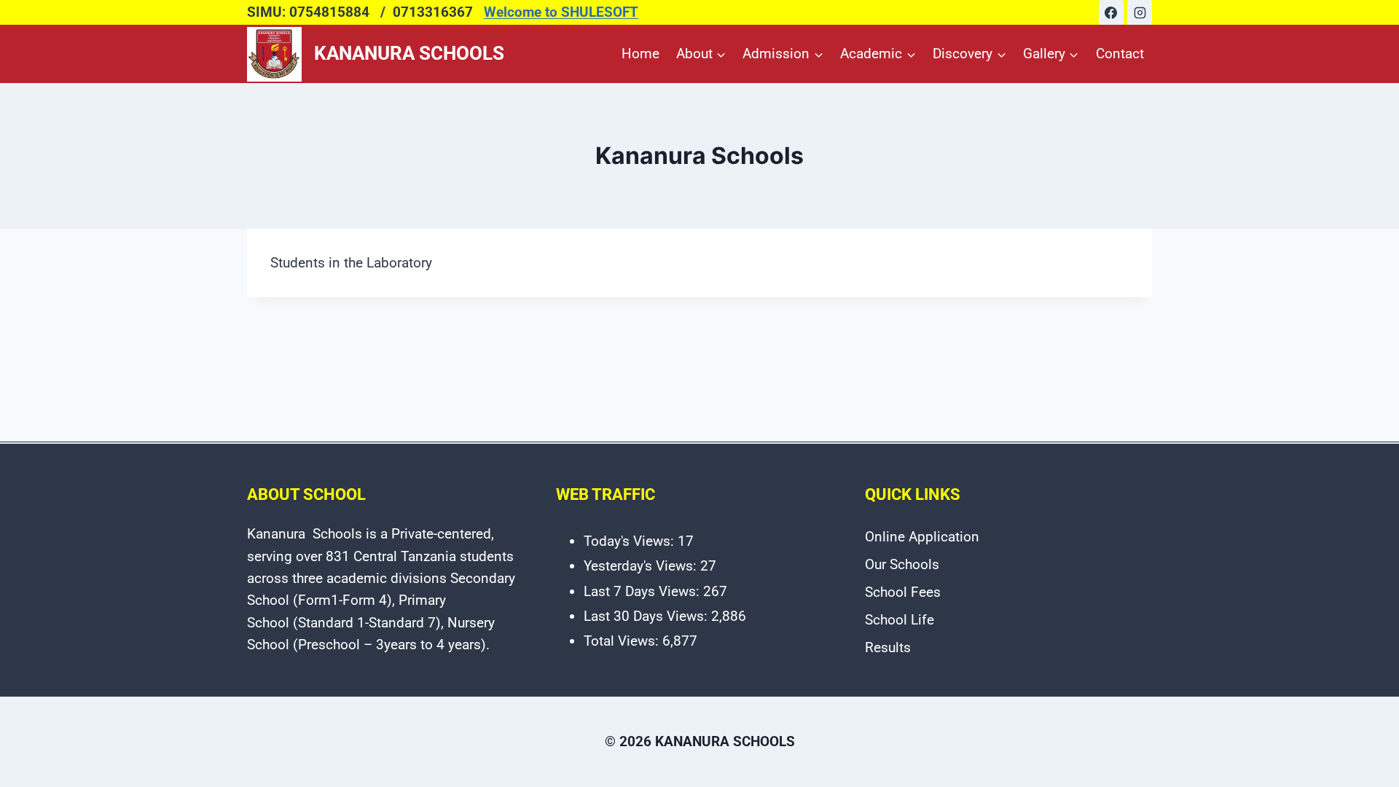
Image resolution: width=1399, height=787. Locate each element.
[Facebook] (1111, 12)
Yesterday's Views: (642, 565)
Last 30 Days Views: (647, 616)
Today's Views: (631, 541)
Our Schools (902, 564)
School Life (899, 619)
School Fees (903, 592)
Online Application (922, 536)
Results (888, 647)
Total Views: (623, 641)
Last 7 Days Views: (643, 591)
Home (640, 53)
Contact (1120, 53)
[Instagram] (1139, 12)
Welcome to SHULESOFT (561, 12)
